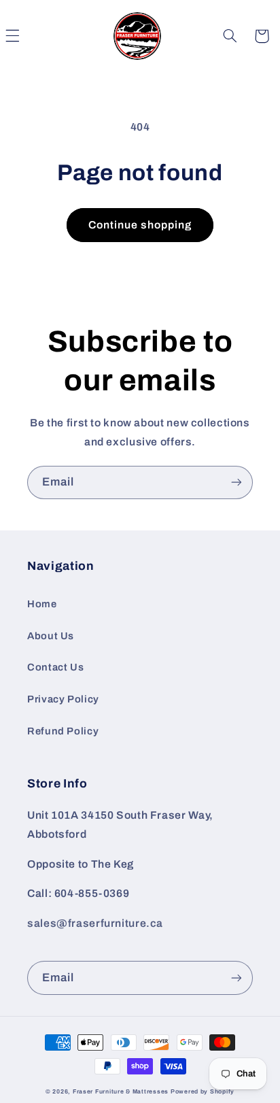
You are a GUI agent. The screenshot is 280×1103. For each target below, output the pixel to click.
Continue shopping (140, 225)
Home (42, 603)
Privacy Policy (63, 699)
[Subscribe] (236, 482)
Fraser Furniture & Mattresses (121, 1091)
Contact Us (55, 667)
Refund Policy (63, 731)
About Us (50, 635)
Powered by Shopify (202, 1091)
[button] (230, 36)
